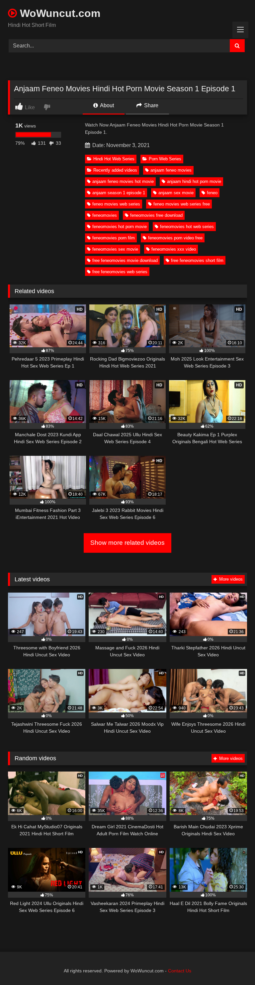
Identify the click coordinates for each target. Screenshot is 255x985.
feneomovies (104, 215)
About (106, 105)
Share (150, 105)
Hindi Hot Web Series (113, 158)
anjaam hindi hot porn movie (194, 181)
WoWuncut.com (58, 13)
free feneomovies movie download (125, 260)
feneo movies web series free (181, 204)
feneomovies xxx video (173, 249)
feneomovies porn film (113, 237)
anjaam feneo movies (171, 170)
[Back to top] (234, 965)
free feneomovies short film (197, 260)
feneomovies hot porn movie (119, 226)
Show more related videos (127, 542)
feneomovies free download (156, 215)
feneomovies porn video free (175, 237)
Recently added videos (115, 170)
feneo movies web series (116, 204)
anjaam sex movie (176, 192)
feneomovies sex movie (115, 249)
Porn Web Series (165, 158)
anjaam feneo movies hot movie (123, 181)
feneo (212, 192)
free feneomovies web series (119, 271)
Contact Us (179, 970)
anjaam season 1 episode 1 (118, 192)
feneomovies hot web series (187, 226)
